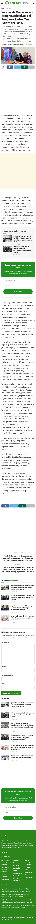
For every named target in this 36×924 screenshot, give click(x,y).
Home (2, 8)
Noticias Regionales (16, 879)
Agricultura (5, 860)
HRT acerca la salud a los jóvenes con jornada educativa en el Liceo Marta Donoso (22, 597)
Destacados (17, 863)
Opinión (27, 860)
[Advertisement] (18, 89)
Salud (26, 870)
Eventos (15, 871)
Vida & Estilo (29, 877)
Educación (16, 868)
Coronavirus (5, 867)
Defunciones (5, 879)
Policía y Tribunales (28, 863)
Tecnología (28, 872)
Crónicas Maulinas (4, 870)
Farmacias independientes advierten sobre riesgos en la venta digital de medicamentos (22, 618)
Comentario (5, 642)
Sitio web (4, 684)
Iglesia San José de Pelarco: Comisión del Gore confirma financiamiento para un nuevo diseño (22, 587)
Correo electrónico (8, 675)
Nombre (4, 666)
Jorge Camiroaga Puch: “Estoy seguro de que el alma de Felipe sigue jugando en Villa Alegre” (22, 607)
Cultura (3, 874)
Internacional (17, 873)
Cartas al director (4, 863)
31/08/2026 (17, 244)
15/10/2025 (29, 45)
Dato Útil (4, 876)
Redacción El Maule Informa (13, 45)
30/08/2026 (14, 612)
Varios (27, 875)
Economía (8, 8)
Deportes (16, 860)
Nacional (16, 876)
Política (27, 867)
